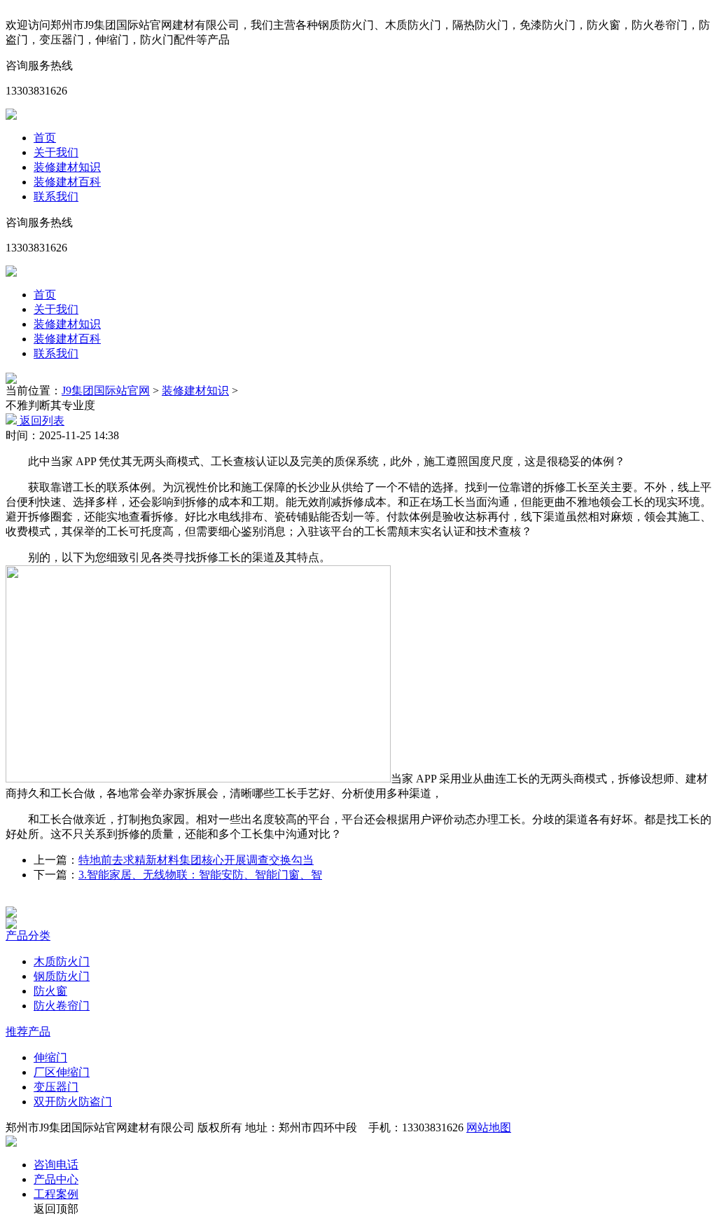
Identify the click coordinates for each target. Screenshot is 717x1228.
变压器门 (56, 1087)
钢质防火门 (62, 976)
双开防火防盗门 (73, 1102)
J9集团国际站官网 (106, 390)
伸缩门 (50, 1057)
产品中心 (56, 1179)
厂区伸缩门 (62, 1072)
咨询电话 (56, 1165)
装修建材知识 (67, 167)
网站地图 (488, 1127)
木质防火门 (62, 961)
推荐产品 (28, 1031)
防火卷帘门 (62, 1006)
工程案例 (56, 1194)
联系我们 (56, 196)
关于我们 (56, 152)
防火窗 (50, 991)
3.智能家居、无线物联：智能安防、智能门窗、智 (200, 875)
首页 (45, 138)
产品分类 (28, 935)
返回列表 (40, 421)
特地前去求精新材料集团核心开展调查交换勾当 (196, 860)
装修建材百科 (67, 182)
